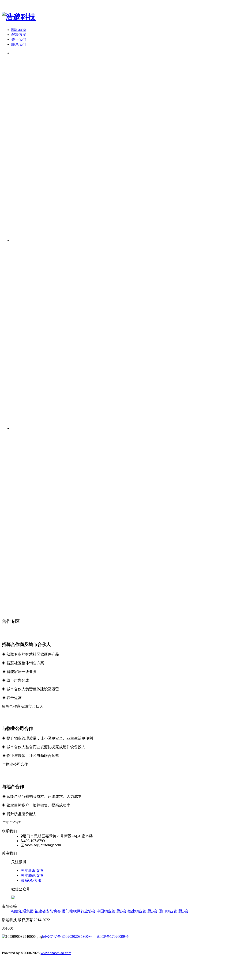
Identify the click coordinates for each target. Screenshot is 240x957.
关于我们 (18, 40)
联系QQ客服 (31, 880)
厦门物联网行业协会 (79, 911)
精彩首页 (18, 30)
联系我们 (18, 44)
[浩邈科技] (19, 17)
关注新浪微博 (32, 871)
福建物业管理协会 (143, 911)
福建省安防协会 (48, 911)
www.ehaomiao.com (56, 953)
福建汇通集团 (22, 911)
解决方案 (18, 35)
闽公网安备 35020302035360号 (67, 936)
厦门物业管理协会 (173, 911)
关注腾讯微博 (32, 875)
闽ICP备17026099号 (113, 936)
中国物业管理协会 (112, 911)
